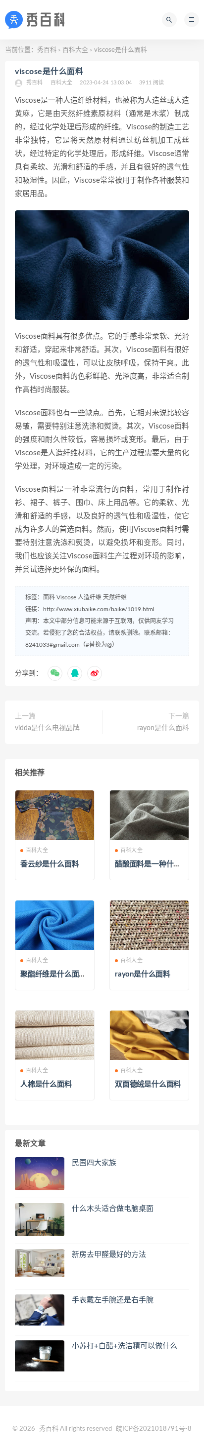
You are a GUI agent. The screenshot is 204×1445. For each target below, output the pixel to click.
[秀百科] (37, 20)
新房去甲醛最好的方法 (109, 1254)
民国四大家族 (94, 1163)
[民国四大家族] (39, 1173)
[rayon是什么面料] (149, 925)
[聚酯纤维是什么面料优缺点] (54, 925)
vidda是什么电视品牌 (47, 728)
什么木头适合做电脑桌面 (112, 1208)
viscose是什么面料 (49, 72)
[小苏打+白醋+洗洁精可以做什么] (39, 1355)
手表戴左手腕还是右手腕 (112, 1300)
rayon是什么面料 (163, 728)
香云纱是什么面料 (49, 864)
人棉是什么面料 (46, 1084)
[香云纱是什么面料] (54, 815)
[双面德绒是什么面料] (149, 1035)
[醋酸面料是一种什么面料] (149, 815)
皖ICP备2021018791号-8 (154, 1429)
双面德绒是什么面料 (148, 1084)
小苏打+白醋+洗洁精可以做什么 (124, 1346)
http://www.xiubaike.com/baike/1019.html (98, 609)
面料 (49, 597)
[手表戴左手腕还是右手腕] (39, 1310)
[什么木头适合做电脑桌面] (39, 1221)
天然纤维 (115, 597)
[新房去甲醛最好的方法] (39, 1263)
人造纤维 (90, 597)
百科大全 (75, 50)
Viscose (66, 597)
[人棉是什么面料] (54, 1035)
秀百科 (46, 50)
